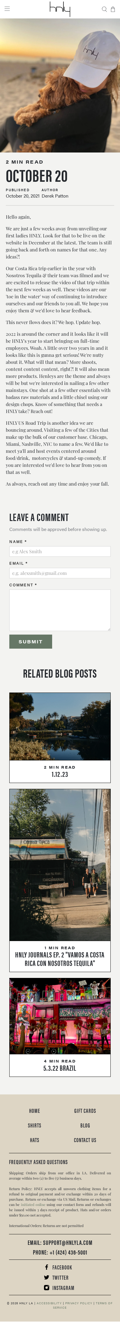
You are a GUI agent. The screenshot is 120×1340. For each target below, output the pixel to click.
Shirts (34, 1125)
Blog (85, 1125)
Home (34, 1110)
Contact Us (85, 1139)
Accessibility (49, 1303)
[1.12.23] (60, 726)
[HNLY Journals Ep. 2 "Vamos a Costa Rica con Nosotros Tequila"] (60, 865)
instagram (63, 1287)
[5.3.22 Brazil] (60, 1016)
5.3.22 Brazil (59, 1067)
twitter (60, 1277)
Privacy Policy (78, 1303)
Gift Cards (85, 1110)
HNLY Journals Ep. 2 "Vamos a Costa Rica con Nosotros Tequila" (60, 958)
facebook (62, 1267)
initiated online (33, 1204)
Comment (23, 584)
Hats (34, 1139)
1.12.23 (60, 773)
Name (18, 541)
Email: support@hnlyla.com (60, 1242)
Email (18, 563)
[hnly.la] (60, 9)
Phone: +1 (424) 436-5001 (60, 1251)
